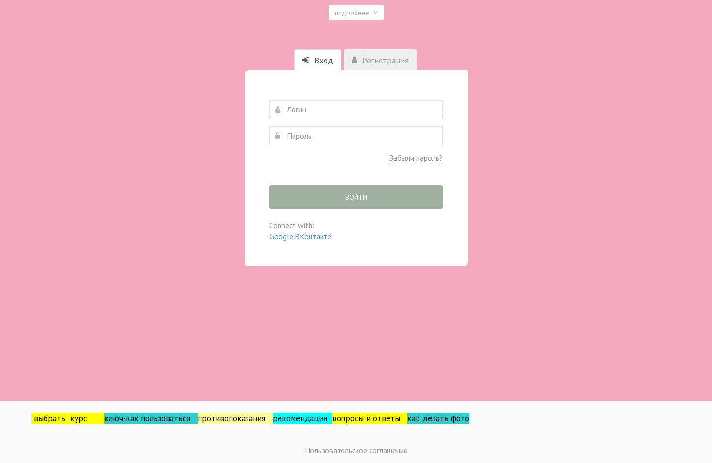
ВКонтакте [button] (313, 236)
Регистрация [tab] (384, 60)
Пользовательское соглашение (356, 450)
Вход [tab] (322, 60)
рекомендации (302, 418)
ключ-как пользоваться (151, 418)
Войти (356, 197)
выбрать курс (69, 418)
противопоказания (235, 418)
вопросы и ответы (369, 418)
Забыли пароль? (416, 158)
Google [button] (282, 236)
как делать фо (434, 418)
